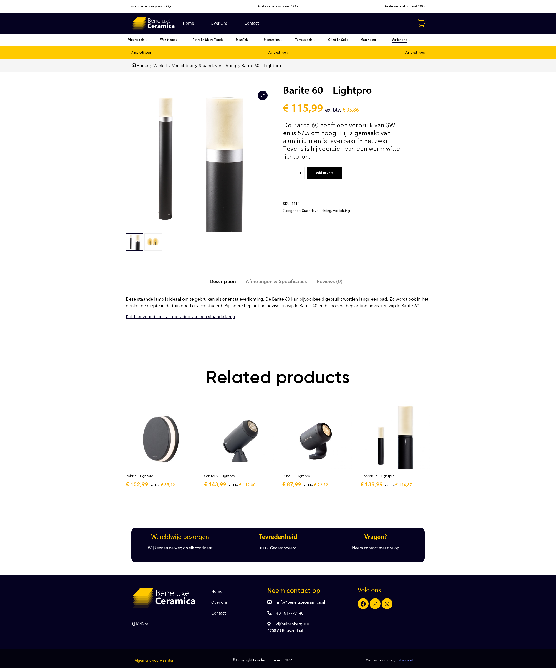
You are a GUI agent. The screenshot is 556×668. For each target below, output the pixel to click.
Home (142, 65)
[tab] (223, 281)
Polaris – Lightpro (139, 476)
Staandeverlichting (217, 65)
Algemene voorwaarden (154, 661)
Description (223, 281)
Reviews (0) (329, 281)
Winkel (160, 65)
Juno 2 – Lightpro (296, 476)
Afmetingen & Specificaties (276, 281)
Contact (218, 613)
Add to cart (324, 173)
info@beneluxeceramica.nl (300, 602)
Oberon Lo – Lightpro (378, 476)
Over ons (219, 602)
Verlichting (183, 65)
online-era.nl (405, 660)
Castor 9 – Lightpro (219, 476)
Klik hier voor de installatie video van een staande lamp (180, 316)
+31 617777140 (289, 613)
